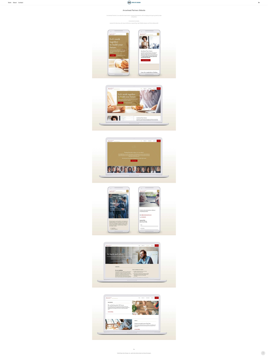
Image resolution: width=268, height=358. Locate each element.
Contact (20, 2)
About (15, 2)
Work (9, 2)
